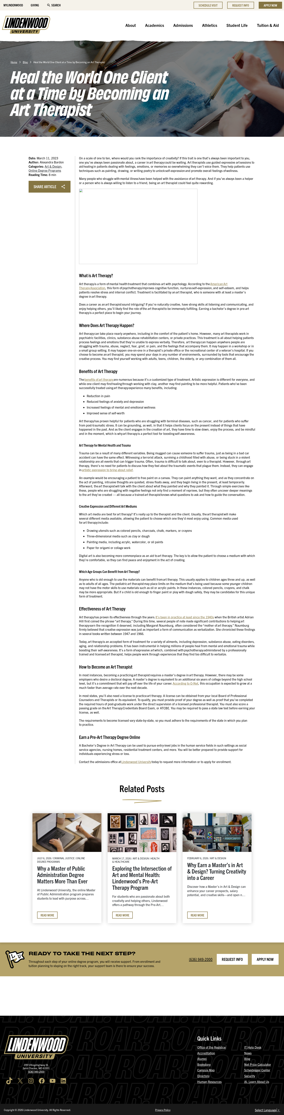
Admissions (183, 25)
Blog (25, 62)
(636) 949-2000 (201, 959)
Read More (47, 915)
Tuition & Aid (268, 25)
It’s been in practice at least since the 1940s (185, 617)
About (130, 25)
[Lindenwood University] (26, 25)
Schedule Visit (208, 5)
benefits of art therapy (99, 379)
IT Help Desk (252, 1047)
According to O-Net (185, 683)
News (248, 1053)
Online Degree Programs (45, 171)
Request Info (240, 5)
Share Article (45, 186)
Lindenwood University (136, 762)
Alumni (202, 1059)
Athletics (209, 25)
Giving (35, 5)
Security (249, 1076)
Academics (154, 25)
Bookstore (204, 1064)
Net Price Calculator (257, 1064)
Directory (203, 1076)
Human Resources (209, 1082)
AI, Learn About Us (256, 1082)
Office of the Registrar (211, 1047)
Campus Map (206, 1070)
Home (14, 62)
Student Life (237, 25)
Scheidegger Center (257, 1070)
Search (56, 5)
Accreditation (206, 1053)
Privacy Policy (162, 1110)
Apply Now (270, 5)
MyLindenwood (13, 5)
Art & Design (53, 166)
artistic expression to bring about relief (107, 470)
